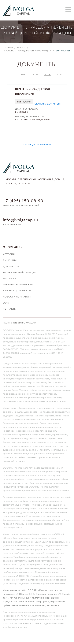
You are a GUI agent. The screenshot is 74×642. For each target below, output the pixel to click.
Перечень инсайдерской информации (27, 51)
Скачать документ (48, 103)
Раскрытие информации (19, 272)
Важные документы (17, 290)
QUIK (6, 302)
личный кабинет (60, 9)
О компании (13, 247)
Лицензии (10, 260)
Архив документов (37, 144)
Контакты (10, 308)
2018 (35, 74)
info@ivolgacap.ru (20, 219)
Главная (8, 47)
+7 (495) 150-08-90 (23, 200)
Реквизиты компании (18, 284)
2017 (23, 74)
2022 (59, 74)
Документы (63, 51)
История (9, 254)
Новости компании (17, 296)
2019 (47, 74)
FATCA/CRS (9, 278)
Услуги (21, 47)
